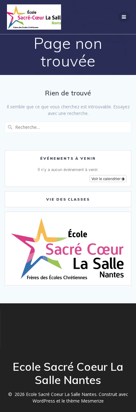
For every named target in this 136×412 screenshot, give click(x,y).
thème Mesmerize (85, 401)
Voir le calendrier (106, 178)
